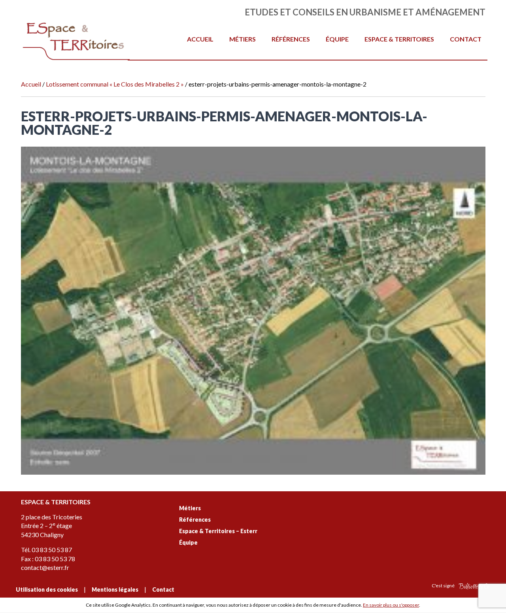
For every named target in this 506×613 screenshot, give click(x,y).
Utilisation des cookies (47, 589)
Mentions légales (115, 589)
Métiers (242, 39)
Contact (465, 39)
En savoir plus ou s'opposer (391, 605)
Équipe (337, 39)
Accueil (200, 39)
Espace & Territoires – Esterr (218, 531)
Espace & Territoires (399, 39)
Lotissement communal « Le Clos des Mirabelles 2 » (115, 84)
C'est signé (443, 585)
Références (291, 39)
